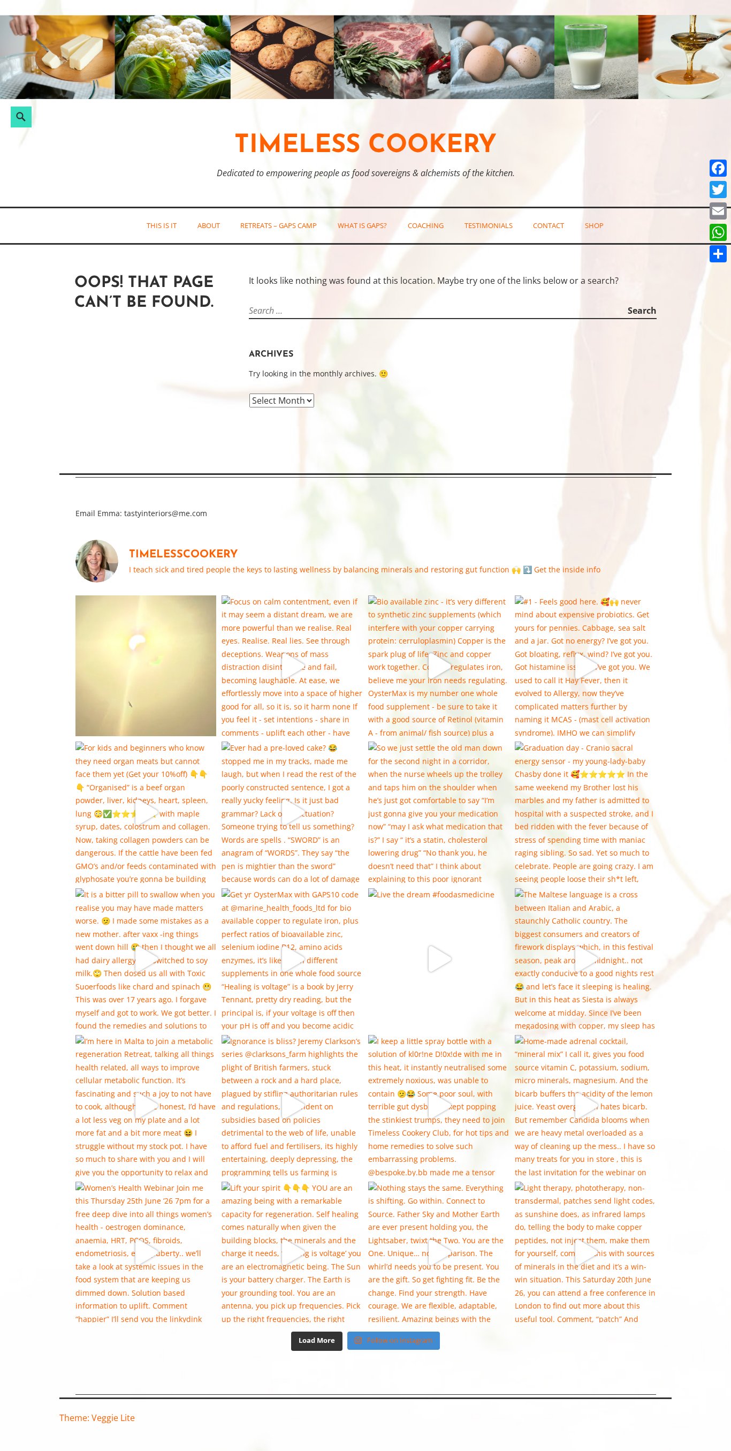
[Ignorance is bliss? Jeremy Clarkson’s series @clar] (292, 1105)
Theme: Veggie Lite (97, 1418)
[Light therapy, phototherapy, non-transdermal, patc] (585, 1252)
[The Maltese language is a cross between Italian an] (585, 959)
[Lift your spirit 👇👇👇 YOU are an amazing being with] (292, 1252)
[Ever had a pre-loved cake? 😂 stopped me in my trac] (292, 812)
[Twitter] (718, 189)
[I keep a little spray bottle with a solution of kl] (438, 1105)
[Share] (718, 253)
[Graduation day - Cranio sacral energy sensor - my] (585, 812)
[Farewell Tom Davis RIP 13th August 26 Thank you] (146, 666)
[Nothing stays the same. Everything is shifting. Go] (438, 1252)
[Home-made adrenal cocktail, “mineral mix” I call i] (585, 1105)
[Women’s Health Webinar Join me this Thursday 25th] (146, 1252)
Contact (548, 225)
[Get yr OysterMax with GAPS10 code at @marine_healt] (292, 959)
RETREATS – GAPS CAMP (278, 225)
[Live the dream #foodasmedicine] (438, 959)
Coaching (426, 225)
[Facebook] (718, 168)
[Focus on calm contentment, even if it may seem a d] (292, 666)
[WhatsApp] (718, 232)
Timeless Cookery (365, 145)
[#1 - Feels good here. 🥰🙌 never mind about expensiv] (585, 666)
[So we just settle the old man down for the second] (438, 812)
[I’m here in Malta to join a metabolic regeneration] (146, 1105)
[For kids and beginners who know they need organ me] (146, 812)
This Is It (162, 225)
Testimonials (489, 225)
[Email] (718, 211)
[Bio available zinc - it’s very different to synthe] (438, 666)
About (208, 225)
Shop (594, 225)
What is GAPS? (362, 225)
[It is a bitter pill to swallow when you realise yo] (146, 959)
